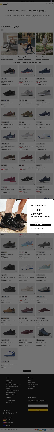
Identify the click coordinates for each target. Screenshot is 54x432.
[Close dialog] (53, 199)
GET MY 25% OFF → (40, 225)
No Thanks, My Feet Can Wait (37, 228)
